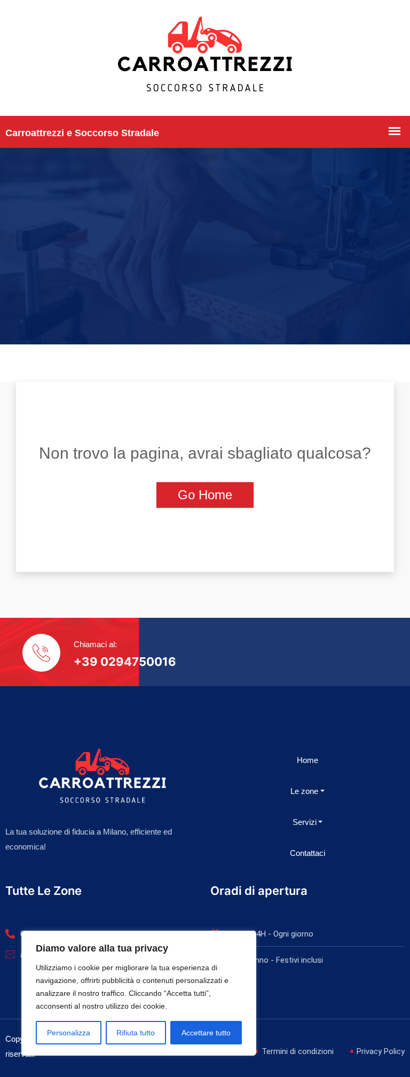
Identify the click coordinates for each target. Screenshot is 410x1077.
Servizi (305, 822)
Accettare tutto (206, 1032)
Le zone (304, 791)
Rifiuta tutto (135, 1032)
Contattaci (307, 853)
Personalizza (68, 1032)
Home (307, 760)
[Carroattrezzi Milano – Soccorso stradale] (205, 58)
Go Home (205, 495)
